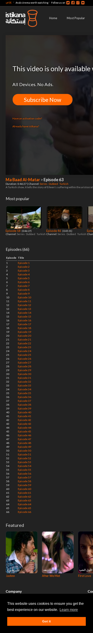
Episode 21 (24, 339)
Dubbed (53, 183)
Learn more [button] (69, 610)
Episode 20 (24, 335)
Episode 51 (24, 454)
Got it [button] (46, 621)
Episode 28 (24, 366)
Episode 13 (24, 309)
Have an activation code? (27, 118)
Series (44, 183)
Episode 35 (24, 393)
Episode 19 (24, 332)
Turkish (64, 183)
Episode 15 (24, 316)
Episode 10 (24, 297)
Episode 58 (13, 231)
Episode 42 (24, 420)
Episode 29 (24, 370)
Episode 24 (24, 351)
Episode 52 (24, 458)
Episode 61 (24, 492)
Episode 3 (24, 270)
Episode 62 (24, 496)
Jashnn (10, 576)
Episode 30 (24, 374)
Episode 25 (24, 354)
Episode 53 (24, 462)
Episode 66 (24, 512)
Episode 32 (24, 381)
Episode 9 (24, 293)
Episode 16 (24, 320)
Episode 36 (24, 397)
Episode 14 (24, 312)
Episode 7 (24, 286)
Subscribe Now (42, 99)
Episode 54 (24, 466)
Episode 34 (24, 389)
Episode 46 (54, 231)
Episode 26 (24, 358)
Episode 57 (24, 477)
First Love (84, 576)
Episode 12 (24, 305)
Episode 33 (24, 385)
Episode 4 (24, 274)
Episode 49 (24, 446)
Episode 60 (24, 489)
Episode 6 (24, 282)
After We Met (51, 576)
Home (53, 18)
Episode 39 (24, 408)
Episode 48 (24, 443)
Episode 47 (24, 439)
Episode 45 (24, 431)
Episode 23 (24, 347)
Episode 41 (24, 416)
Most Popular (76, 18)
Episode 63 (24, 500)
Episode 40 (24, 412)
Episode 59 (24, 485)
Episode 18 (24, 328)
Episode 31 (24, 377)
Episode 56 (24, 473)
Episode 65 (24, 508)
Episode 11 (24, 301)
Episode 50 (24, 450)
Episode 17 (24, 324)
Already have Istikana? (25, 126)
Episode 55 (24, 469)
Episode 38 (24, 404)
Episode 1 (24, 263)
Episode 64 (24, 504)
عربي (9, 2)
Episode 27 (24, 362)
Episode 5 (24, 278)
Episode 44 (24, 427)
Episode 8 (24, 289)
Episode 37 (24, 400)
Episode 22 (24, 343)
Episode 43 (24, 423)
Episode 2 (24, 266)
